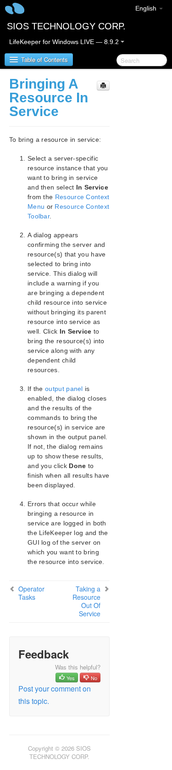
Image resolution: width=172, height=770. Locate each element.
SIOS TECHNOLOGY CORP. (66, 26)
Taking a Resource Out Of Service (86, 601)
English (146, 8)
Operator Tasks (31, 593)
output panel (64, 388)
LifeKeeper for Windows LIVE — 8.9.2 (65, 41)
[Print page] (103, 85)
